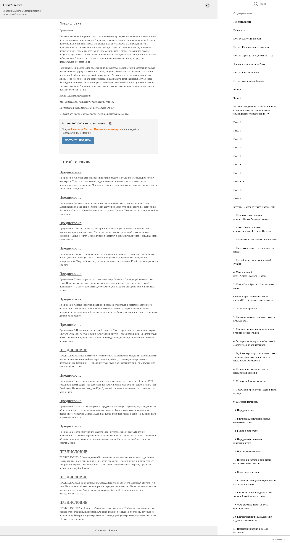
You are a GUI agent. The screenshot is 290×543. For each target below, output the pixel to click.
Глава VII (238, 172)
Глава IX (237, 189)
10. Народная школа (243, 410)
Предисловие (71, 171)
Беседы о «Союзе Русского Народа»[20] (254, 206)
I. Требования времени (245, 308)
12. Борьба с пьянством (245, 430)
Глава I (237, 122)
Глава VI (237, 164)
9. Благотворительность (245, 401)
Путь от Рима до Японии (246, 72)
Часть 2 (237, 97)
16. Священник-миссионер (247, 471)
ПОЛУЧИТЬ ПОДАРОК (78, 140)
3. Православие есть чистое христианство (255, 239)
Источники (239, 30)
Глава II (237, 130)
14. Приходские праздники (247, 451)
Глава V (237, 155)
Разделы (114, 530)
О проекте (100, 530)
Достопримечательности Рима (249, 64)
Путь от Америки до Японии (248, 80)
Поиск (259, 4)
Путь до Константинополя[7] (248, 38)
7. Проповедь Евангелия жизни (249, 381)
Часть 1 (237, 89)
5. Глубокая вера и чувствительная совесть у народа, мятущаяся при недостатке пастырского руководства (255, 357)
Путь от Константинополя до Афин (251, 47)
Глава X (237, 198)
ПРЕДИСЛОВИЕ (73, 349)
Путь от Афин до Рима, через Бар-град (253, 55)
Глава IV (237, 147)
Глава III (237, 139)
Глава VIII (238, 181)
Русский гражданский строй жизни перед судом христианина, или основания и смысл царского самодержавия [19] (254, 110)
